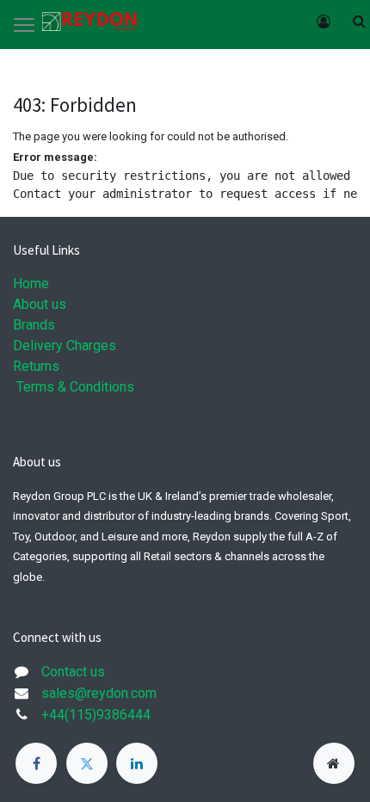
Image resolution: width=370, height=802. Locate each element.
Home (31, 283)
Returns (36, 366)
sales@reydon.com (99, 693)
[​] (36, 763)
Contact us (73, 671)
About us (39, 304)
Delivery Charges (64, 345)
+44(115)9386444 (96, 714)
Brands (34, 325)
